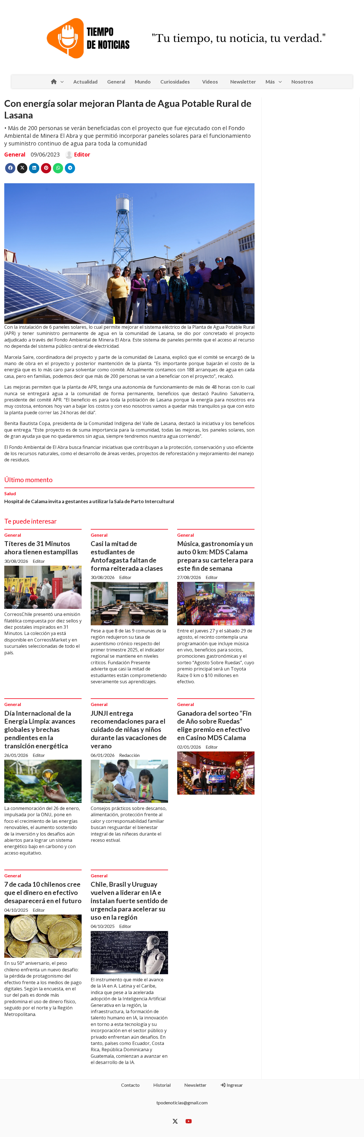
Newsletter (243, 82)
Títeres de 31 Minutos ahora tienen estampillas (41, 548)
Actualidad (85, 82)
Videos (210, 82)
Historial (162, 1085)
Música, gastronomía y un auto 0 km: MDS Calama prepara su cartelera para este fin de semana (215, 556)
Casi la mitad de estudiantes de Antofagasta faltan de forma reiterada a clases (127, 556)
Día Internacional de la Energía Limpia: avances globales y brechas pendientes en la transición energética (39, 729)
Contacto (130, 1085)
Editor (82, 154)
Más (270, 82)
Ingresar (234, 1085)
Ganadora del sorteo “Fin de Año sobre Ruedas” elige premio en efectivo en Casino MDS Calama (214, 725)
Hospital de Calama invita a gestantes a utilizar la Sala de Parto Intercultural (89, 501)
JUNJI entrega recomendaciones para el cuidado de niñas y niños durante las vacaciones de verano (129, 729)
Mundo (143, 82)
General (116, 82)
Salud (10, 493)
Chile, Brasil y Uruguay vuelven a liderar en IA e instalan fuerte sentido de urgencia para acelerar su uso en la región (129, 900)
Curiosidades (175, 82)
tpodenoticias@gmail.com (182, 1102)
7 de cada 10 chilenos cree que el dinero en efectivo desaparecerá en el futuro (43, 892)
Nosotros (302, 82)
